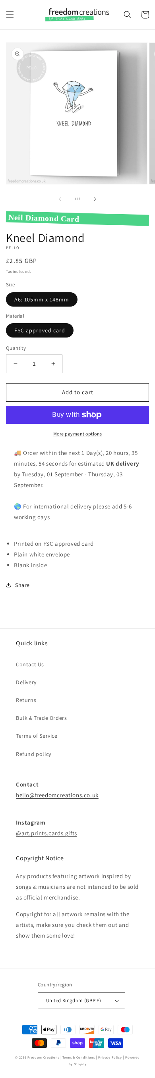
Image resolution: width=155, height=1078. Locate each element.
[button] (10, 14)
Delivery (26, 682)
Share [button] (22, 585)
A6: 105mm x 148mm (41, 299)
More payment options (77, 434)
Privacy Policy (110, 1057)
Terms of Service (37, 735)
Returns (26, 700)
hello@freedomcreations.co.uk (57, 795)
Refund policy (33, 754)
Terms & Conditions (78, 1057)
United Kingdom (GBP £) (73, 1000)
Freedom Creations (43, 1057)
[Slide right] (95, 199)
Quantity (16, 348)
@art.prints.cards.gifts (46, 833)
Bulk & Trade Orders (41, 717)
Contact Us (30, 664)
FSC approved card (39, 330)
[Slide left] (60, 199)
